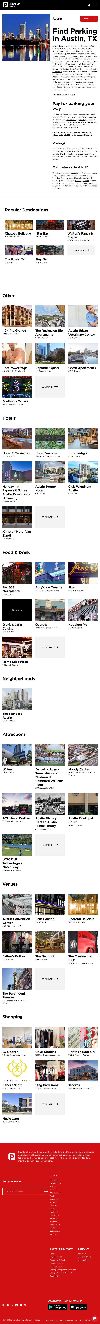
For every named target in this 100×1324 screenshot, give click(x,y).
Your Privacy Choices (84, 1320)
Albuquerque (55, 1193)
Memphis (53, 1180)
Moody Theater (58, 77)
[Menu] (94, 5)
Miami (52, 1209)
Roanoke (53, 1221)
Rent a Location (56, 1263)
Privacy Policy (51, 1321)
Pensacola (54, 1218)
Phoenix (53, 1202)
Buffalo (53, 1186)
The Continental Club (79, 77)
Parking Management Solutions (58, 1270)
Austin (52, 1196)
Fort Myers (54, 1215)
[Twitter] (12, 1305)
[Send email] (46, 1191)
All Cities (54, 1234)
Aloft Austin (72, 151)
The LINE (84, 151)
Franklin (78, 69)
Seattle (53, 1190)
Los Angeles (55, 1231)
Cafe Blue (70, 69)
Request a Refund (57, 1260)
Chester (53, 1205)
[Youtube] (21, 1305)
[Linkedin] (16, 1305)
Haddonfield (55, 1225)
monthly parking (82, 181)
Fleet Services (56, 1266)
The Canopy (61, 151)
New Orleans (55, 1183)
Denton (53, 1228)
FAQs (52, 1254)
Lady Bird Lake (69, 56)
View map (86, 18)
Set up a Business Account (58, 1273)
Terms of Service (66, 1321)
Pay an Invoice (56, 1257)
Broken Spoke (85, 74)
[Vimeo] (25, 1305)
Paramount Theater (66, 84)
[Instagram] (3, 1305)
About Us (82, 1254)
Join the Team (84, 1260)
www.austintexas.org (66, 95)
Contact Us (54, 1276)
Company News (84, 1257)
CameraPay (72, 120)
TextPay (82, 120)
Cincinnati (54, 1199)
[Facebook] (8, 1305)
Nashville (54, 1212)
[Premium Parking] (11, 1156)
